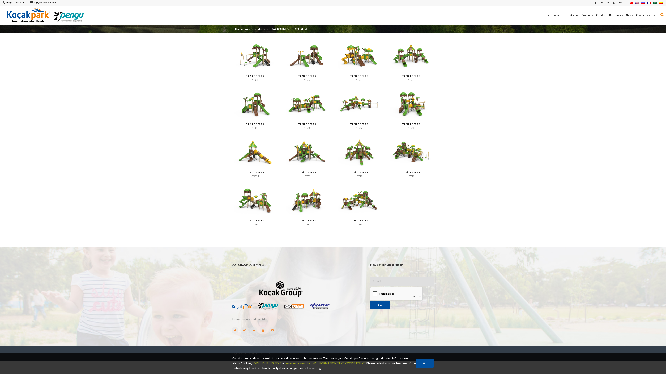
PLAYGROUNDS (279, 29)
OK (424, 363)
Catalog (601, 15)
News (629, 15)
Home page (553, 15)
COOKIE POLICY (355, 363)
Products (587, 15)
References (616, 15)
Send (380, 305)
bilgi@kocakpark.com (45, 2)
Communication (646, 15)
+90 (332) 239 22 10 (15, 2)
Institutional (570, 15)
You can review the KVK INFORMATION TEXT (315, 363)
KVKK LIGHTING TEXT (267, 363)
